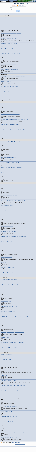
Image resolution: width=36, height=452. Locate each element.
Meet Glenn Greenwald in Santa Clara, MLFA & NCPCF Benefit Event (12, 342)
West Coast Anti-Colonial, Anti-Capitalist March (9, 406)
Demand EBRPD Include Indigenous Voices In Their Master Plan (11, 167)
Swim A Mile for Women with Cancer (7, 364)
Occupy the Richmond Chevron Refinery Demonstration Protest (11, 141)
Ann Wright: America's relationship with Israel (8, 231)
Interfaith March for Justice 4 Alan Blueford (8, 103)
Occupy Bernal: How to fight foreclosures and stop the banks (11, 134)
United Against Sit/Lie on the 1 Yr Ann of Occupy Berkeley (10, 395)
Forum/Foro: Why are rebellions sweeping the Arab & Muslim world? (12, 332)
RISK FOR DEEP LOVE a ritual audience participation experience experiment (13, 432)
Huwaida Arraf (3, 262)
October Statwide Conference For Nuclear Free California (10, 370)
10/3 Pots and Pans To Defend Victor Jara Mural (9, 195)
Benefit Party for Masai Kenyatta (6, 27)
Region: (12, 9)
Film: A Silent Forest (4, 172)
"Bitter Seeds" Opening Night (6, 301)
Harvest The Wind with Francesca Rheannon (8, 64)
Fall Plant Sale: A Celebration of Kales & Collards (9, 38)
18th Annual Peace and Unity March (7, 48)
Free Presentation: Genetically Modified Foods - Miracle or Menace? (12, 184)
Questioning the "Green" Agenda (6, 257)
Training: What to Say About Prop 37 (7, 421)
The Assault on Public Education (6, 411)
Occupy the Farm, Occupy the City (6, 22)
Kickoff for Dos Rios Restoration (6, 354)
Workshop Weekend (4, 375)
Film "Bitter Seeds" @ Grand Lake (6, 241)
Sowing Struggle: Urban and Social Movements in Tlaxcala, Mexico (12, 252)
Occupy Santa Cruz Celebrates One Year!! (8, 290)
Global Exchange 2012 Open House (7, 226)
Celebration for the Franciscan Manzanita (8, 321)
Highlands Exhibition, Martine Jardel (7, 190)
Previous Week (9, 3)
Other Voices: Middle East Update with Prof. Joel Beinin (10, 124)
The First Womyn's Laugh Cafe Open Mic (7, 267)
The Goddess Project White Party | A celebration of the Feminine (11, 53)
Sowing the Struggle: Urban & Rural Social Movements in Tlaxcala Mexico (13, 129)
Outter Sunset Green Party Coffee (6, 17)
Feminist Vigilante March (5, 337)
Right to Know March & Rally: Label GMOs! (8, 380)
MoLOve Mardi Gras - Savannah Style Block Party (9, 306)
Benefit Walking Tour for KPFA (6, 359)
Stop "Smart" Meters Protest (5, 210)
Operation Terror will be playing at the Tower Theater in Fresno (11, 426)
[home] (9, 1)
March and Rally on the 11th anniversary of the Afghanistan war (11, 390)
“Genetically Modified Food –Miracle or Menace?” (9, 279)
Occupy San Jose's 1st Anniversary (6, 401)
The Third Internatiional (5, 58)
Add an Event (14, 5)
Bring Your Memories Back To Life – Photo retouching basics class (12, 146)
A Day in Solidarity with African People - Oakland (9, 416)
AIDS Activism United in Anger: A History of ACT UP (10, 437)
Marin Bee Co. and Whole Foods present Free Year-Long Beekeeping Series (13, 385)
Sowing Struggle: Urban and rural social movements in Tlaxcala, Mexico (13, 76)
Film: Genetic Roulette (4, 177)
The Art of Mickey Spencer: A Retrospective (8, 311)
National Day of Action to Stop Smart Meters (8, 221)
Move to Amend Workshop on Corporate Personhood (9, 246)
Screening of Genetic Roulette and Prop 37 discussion (10, 162)
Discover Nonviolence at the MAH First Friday (8, 296)
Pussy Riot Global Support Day (6, 81)
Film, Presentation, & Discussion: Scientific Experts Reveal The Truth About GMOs (14, 119)
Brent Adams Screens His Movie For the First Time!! (9, 347)
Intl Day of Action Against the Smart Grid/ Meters (9, 215)
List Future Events (21, 5)
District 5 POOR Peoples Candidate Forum (8, 109)
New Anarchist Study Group (5, 91)
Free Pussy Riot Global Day (5, 96)
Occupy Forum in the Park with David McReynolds (9, 86)
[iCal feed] (1, 442)
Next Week (27, 3)
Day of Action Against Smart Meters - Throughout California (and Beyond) (13, 200)
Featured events (17, 442)
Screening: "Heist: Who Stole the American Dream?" (9, 69)
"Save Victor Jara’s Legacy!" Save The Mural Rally (9, 43)
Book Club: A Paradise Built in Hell (7, 152)
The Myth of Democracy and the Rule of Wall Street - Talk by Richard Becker (13, 236)
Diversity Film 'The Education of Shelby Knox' (8, 157)
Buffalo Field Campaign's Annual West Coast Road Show (10, 114)
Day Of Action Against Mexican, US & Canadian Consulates (11, 284)
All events (12, 442)
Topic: (11, 7)
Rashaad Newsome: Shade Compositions (7, 272)
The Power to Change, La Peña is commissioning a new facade (11, 33)
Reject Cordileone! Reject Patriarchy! (7, 205)
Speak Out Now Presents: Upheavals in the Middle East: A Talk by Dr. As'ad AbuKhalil (15, 316)
